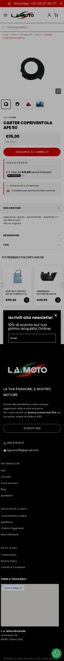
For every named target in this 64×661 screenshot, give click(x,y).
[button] (55, 315)
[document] (32, 330)
